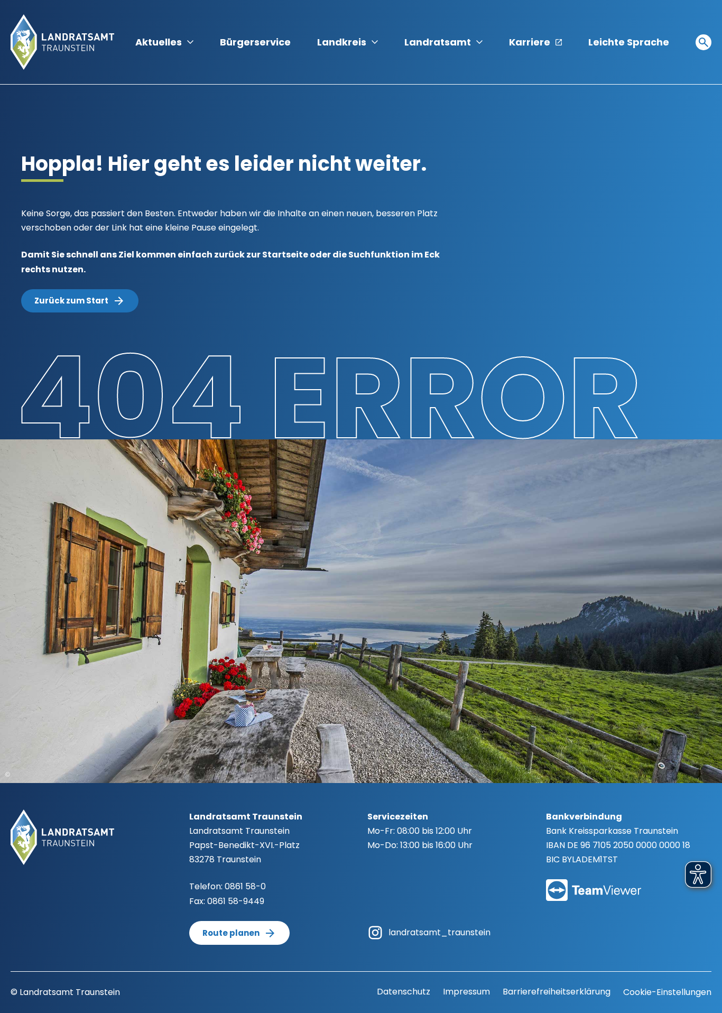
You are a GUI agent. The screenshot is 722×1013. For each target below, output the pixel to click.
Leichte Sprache (628, 42)
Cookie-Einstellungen (667, 992)
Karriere (529, 42)
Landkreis (341, 42)
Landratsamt (437, 42)
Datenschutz (403, 992)
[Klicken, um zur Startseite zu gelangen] (62, 41)
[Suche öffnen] (703, 42)
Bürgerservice (255, 42)
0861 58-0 (245, 886)
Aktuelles (158, 42)
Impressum (466, 992)
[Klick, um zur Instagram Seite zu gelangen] (375, 932)
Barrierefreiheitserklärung (556, 992)
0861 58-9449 (235, 901)
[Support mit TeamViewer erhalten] (593, 883)
